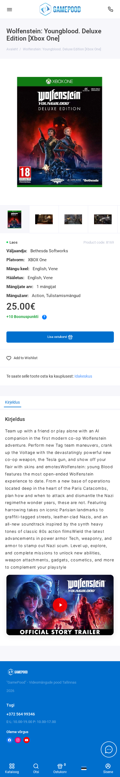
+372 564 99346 (20, 714)
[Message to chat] (108, 749)
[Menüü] (9, 9)
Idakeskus (83, 376)
